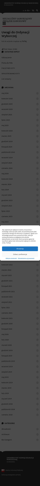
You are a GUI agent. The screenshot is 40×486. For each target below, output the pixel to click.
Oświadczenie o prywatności (26, 258)
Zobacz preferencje (20, 254)
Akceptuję (20, 248)
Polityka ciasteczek (11, 258)
